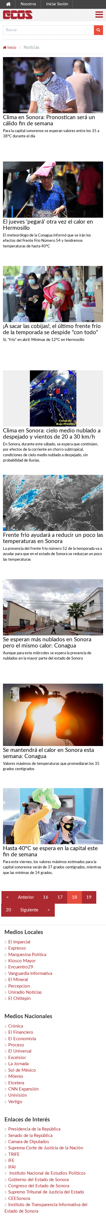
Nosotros (28, 4)
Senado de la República (30, 1135)
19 (89, 897)
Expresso (17, 948)
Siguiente (29, 910)
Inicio (11, 48)
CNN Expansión (23, 1089)
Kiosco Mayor (22, 961)
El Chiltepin (19, 998)
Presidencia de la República (34, 1129)
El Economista (22, 1039)
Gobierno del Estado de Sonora (38, 1180)
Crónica (15, 1026)
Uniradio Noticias (25, 992)
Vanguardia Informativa (30, 973)
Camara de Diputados (28, 1142)
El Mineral (18, 980)
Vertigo (15, 1102)
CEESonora (19, 1198)
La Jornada (18, 1064)
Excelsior (17, 1057)
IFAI (12, 1167)
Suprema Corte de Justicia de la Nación (45, 1148)
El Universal (20, 1051)
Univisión (17, 1095)
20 (8, 910)
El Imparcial (19, 942)
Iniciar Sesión (57, 4)
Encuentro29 (20, 967)
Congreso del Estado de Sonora (38, 1186)
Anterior (26, 897)
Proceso (16, 1045)
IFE (11, 1160)
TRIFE (14, 1154)
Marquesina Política (27, 955)
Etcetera (16, 1083)
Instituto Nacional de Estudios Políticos (47, 1173)
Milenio (15, 1076)
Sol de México (22, 1070)
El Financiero (20, 1032)
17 (60, 897)
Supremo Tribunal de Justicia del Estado (46, 1192)
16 (45, 897)
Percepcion (19, 986)
